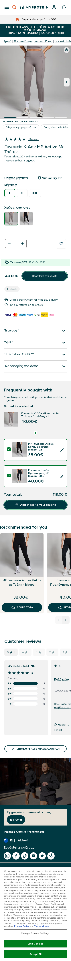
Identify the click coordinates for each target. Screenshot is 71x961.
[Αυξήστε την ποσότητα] (22, 243)
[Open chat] (51, 856)
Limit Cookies (35, 943)
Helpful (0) (64, 724)
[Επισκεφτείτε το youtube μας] (33, 856)
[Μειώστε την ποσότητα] (9, 243)
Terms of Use (41, 926)
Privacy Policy (21, 926)
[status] (15, 243)
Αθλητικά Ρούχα (22, 41)
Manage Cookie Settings (35, 933)
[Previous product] (58, 620)
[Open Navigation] (7, 7)
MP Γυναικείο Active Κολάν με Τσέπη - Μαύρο (22, 582)
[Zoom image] (67, 50)
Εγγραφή (16, 819)
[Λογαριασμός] (54, 7)
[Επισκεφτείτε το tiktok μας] (24, 856)
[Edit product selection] (62, 450)
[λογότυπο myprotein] (34, 7)
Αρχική (7, 41)
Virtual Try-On (52, 178)
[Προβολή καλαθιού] (64, 7)
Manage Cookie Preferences (24, 831)
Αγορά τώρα (25, 607)
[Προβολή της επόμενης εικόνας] (67, 82)
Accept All (35, 954)
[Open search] (14, 7)
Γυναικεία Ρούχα (43, 41)
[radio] (9, 193)
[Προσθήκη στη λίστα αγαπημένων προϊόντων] (61, 244)
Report (58, 729)
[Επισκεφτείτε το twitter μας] (42, 856)
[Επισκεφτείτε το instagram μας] (7, 856)
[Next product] (66, 620)
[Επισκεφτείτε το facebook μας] (16, 856)
